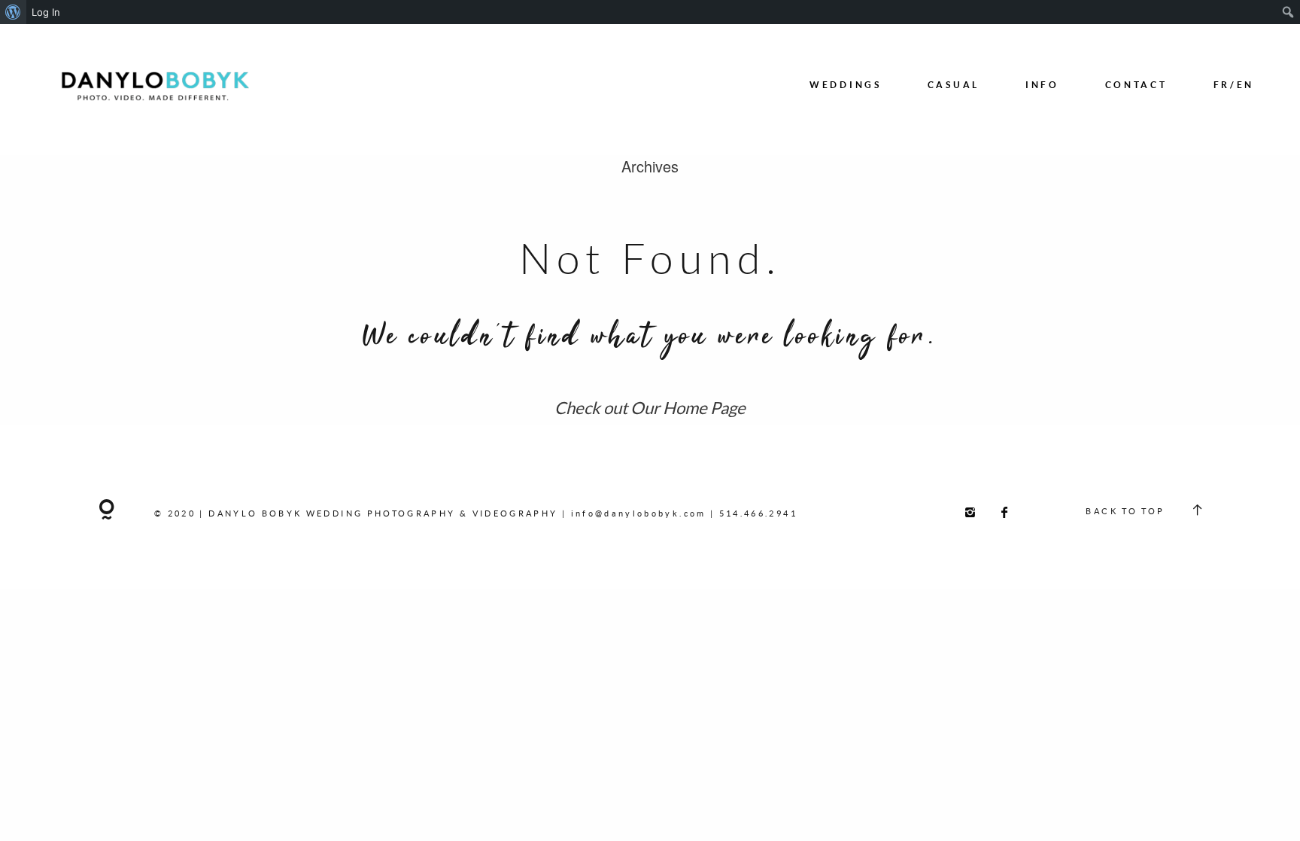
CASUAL (954, 84)
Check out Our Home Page (650, 408)
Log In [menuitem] (46, 12)
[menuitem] (13, 12)
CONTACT (1136, 84)
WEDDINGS (845, 84)
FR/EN (1234, 84)
